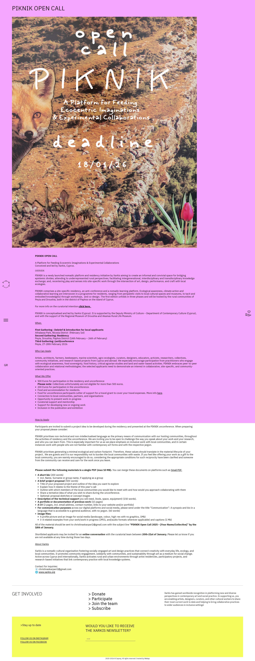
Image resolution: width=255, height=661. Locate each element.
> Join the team (103, 603)
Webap (147, 659)
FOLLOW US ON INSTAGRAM (34, 638)
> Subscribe (99, 608)
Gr (6, 365)
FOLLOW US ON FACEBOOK (33, 641)
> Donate (96, 594)
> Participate (100, 598)
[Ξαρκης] (6, 284)
